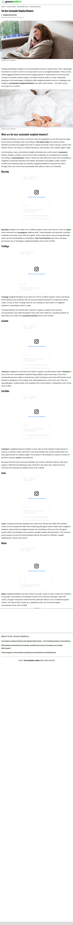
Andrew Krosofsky (10, 15)
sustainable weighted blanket (21, 83)
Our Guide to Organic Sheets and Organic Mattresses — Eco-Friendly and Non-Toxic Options (35, 641)
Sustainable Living (22, 6)
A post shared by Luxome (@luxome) (36, 365)
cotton (18, 457)
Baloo (3, 594)
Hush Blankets (18, 158)
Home (3, 6)
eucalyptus (22, 232)
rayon (68, 229)
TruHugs (4, 297)
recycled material (29, 316)
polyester (63, 152)
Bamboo (66, 371)
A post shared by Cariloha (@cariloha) (36, 435)
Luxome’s (5, 371)
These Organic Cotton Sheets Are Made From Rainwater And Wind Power (28, 652)
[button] (3, 2)
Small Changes (11, 6)
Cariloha (5, 449)
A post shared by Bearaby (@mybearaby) (36, 215)
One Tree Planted (42, 238)
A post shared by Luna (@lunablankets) (36, 517)
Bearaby (5, 229)
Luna (3, 524)
